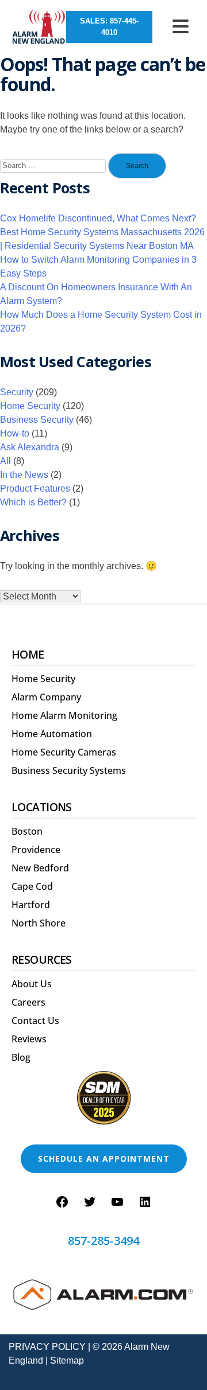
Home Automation (52, 733)
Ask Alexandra (29, 447)
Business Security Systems (69, 770)
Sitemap (67, 1360)
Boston (27, 831)
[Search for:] (53, 166)
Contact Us (35, 1020)
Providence (36, 849)
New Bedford (40, 868)
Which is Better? (33, 502)
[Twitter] (89, 1202)
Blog (21, 1057)
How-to (14, 433)
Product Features (35, 488)
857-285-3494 (103, 1240)
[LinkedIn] (145, 1202)
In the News (24, 475)
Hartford (31, 904)
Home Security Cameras (64, 752)
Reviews (29, 1039)
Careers (28, 1002)
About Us (32, 984)
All (5, 461)
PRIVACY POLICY (47, 1347)
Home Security (30, 406)
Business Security (37, 420)
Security (16, 392)
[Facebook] (62, 1202)
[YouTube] (117, 1202)
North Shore (39, 923)
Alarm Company (46, 697)
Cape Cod (32, 886)
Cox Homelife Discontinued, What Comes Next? (98, 218)
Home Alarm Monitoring (64, 715)
